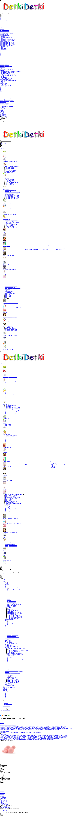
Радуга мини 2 (29, 739)
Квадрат (3, 739)
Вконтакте (5, 127)
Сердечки (3, 738)
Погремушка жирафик (32, 726)
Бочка (9, 739)
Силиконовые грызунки (29, 732)
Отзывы (2, 795)
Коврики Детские (18, 727)
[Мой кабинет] (0, 568)
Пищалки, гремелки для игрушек (46, 726)
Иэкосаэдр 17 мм (34, 738)
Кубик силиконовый (17, 735)
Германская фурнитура (11, 677)
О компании (2, 793)
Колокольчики (37, 729)
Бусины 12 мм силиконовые (34, 736)
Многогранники (21, 738)
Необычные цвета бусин (5, 736)
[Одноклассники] (2, 715)
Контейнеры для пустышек (53, 729)
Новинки (2, 726)
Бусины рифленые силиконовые (57, 736)
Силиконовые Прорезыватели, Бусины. (15, 589)
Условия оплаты (3, 800)
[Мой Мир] (4, 715)
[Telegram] (12, 715)
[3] (36, 762)
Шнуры (8, 622)
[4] (36, 763)
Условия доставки (3, 801)
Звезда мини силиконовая (40, 737)
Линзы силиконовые (14, 736)
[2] (36, 761)
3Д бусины (11, 732)
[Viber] (7, 715)
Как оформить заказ (4, 804)
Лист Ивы (11, 735)
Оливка (11, 739)
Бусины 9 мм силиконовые (23, 736)
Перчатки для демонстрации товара (16, 726)
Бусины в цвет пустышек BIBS (51, 735)
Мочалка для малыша (26, 727)
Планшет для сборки (44, 729)
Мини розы (15, 739)
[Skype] (10, 715)
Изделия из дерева (10, 628)
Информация (3, 798)
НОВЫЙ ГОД (8, 727)
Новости (2, 794)
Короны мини (40, 738)
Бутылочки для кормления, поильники (30, 728)
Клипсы (8, 599)
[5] (36, 764)
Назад (7, 582)
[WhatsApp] (9, 715)
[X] (6, 715)
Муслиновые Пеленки (50, 727)
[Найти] (1, 15)
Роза (5, 738)
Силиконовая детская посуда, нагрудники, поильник (17, 650)
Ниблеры (4, 728)
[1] (36, 760)
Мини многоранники (14, 738)
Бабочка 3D (41, 739)
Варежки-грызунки (37, 732)
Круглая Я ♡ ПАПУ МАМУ (39, 735)
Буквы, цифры (10, 609)
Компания (7, 692)
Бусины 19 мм (26, 737)
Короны (44, 738)
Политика (2, 802)
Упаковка (13, 727)
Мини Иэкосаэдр (28, 738)
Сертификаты (3, 797)
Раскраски (61, 728)
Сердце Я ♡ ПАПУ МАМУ (28, 735)
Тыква (6, 739)
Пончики (8, 738)
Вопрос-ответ (3, 803)
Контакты (2, 796)
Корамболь (8, 737)
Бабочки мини (23, 739)
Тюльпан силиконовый (4, 735)
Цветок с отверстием (50, 738)
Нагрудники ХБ (9, 729)
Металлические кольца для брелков (19, 729)
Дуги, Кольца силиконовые (19, 732)
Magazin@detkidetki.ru (5, 124)
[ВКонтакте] (1, 715)
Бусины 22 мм (32, 737)
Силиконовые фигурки (4, 732)
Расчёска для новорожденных (36, 727)
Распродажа (6, 726)
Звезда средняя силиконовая (50, 737)
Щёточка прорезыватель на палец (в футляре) (14, 728)
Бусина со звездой (20, 737)
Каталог (6, 583)
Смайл (64, 736)
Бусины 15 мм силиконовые (45, 736)
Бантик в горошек (35, 739)
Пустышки (44, 727)
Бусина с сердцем (13, 737)
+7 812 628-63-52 (4, 116)
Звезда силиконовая (60, 737)
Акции (1, 790)
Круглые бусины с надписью (48, 739)
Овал (22, 735)
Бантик (19, 739)
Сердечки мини (57, 738)
